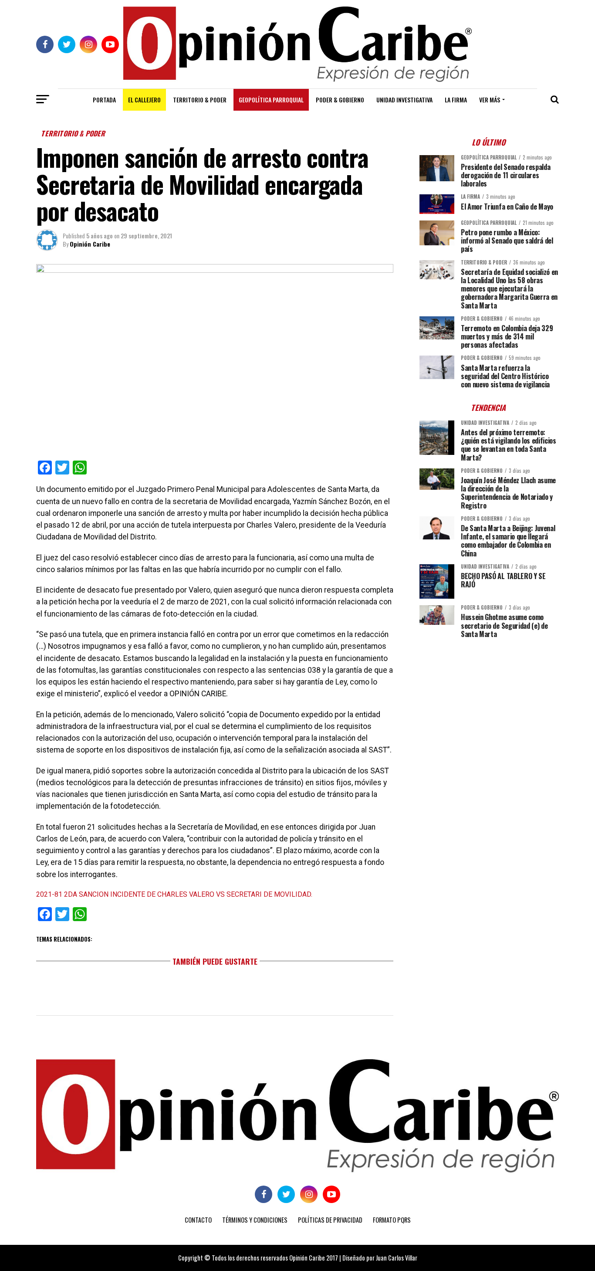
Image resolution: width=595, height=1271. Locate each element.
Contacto (198, 1219)
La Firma (456, 99)
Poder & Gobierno (340, 99)
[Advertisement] (489, 705)
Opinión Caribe (90, 243)
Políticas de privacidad (330, 1219)
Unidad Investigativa (404, 99)
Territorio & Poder (200, 99)
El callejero (144, 99)
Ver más (489, 99)
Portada (104, 99)
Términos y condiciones (254, 1219)
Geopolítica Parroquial (271, 99)
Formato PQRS (392, 1219)
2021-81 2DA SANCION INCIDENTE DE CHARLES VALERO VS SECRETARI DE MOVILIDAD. (174, 894)
